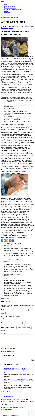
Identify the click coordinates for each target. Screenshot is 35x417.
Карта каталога (9, 396)
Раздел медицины (6, 16)
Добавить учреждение (7, 351)
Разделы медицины (10, 6)
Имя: (2, 310)
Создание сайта (5, 415)
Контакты (7, 12)
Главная (6, 4)
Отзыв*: (3, 333)
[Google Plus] (10, 240)
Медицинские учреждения (12, 9)
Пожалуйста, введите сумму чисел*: (12, 316)
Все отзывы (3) (5, 298)
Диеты (6, 11)
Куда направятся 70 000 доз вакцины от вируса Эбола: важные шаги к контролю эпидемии (18, 380)
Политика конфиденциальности (13, 408)
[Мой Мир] (12, 240)
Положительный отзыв (23, 327)
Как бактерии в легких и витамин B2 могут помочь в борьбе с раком (17, 368)
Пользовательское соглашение (10, 407)
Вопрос (3, 330)
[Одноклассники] (7, 240)
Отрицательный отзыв (23, 329)
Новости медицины (10, 8)
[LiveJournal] (15, 240)
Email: (3, 313)
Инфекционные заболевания (9, 17)
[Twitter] (5, 240)
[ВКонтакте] (2, 240)
